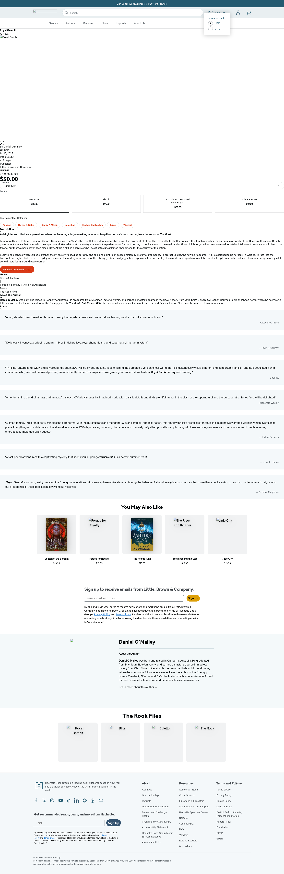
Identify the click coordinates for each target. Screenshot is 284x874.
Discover (88, 23)
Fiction (4, 284)
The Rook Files (8, 291)
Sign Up (193, 598)
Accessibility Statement (155, 827)
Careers (183, 817)
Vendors (183, 835)
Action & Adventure (35, 284)
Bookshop (70, 224)
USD (217, 23)
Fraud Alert (222, 827)
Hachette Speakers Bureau (193, 812)
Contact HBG (186, 823)
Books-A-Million (49, 224)
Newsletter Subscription (155, 806)
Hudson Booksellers (92, 224)
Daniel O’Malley (13, 146)
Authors (70, 23)
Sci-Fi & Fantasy (9, 278)
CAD (217, 28)
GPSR (219, 838)
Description (7, 229)
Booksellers (185, 846)
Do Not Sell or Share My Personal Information (229, 814)
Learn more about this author (137, 687)
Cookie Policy (223, 800)
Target (113, 224)
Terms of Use (223, 789)
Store (105, 23)
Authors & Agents (188, 789)
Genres (53, 23)
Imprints (121, 23)
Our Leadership (150, 795)
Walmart (127, 224)
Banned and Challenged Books (155, 814)
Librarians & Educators (191, 800)
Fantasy (15, 284)
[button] (142, 143)
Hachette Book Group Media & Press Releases (157, 834)
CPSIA (219, 833)
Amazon (7, 224)
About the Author (10, 294)
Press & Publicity (151, 842)
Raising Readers (188, 840)
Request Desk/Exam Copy (17, 269)
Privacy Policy (224, 795)
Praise (3, 306)
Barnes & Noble (26, 224)
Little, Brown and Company (15, 167)
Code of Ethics (224, 806)
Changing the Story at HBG (157, 821)
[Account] (238, 13)
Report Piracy (223, 821)
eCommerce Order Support (194, 806)
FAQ (181, 829)
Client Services (187, 795)
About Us (139, 23)
